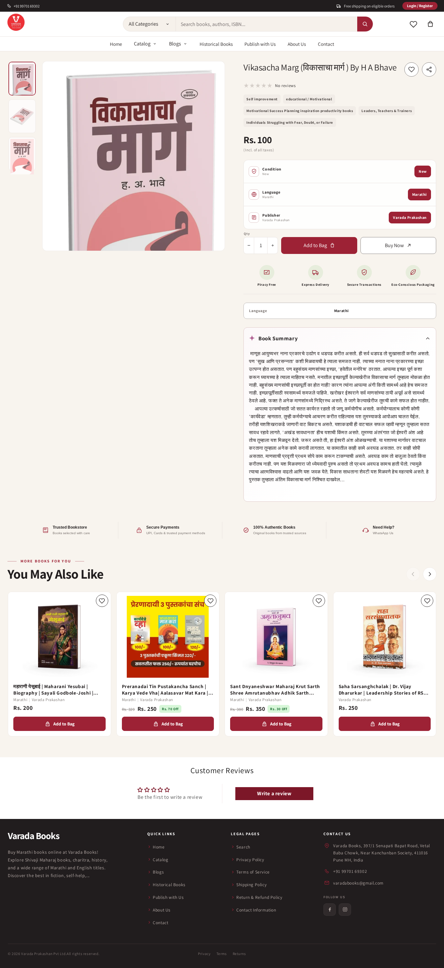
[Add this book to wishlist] (411, 69)
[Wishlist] (413, 24)
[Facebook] (329, 909)
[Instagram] (345, 909)
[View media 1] (22, 78)
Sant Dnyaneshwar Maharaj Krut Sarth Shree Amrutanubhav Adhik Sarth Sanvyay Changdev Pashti (275, 689)
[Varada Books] (16, 22)
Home (116, 44)
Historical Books (216, 44)
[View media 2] (22, 116)
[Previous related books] (413, 574)
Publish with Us (260, 44)
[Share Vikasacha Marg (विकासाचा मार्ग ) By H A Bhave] (429, 69)
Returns (239, 953)
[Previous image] (53, 155)
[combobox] (266, 24)
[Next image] (213, 155)
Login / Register (420, 5)
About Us (297, 44)
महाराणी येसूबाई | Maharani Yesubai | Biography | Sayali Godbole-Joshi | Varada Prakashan (53, 689)
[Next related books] (430, 574)
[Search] (365, 24)
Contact (326, 44)
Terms (221, 953)
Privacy (204, 953)
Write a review (274, 793)
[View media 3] (22, 154)
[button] (430, 24)
